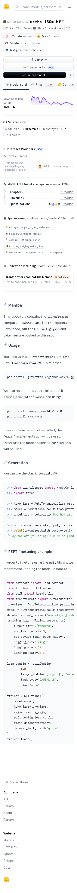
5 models (68, 204)
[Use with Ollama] (59, 204)
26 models (67, 192)
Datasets (10, 847)
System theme (19, 782)
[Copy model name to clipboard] (63, 21)
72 (17, 28)
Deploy (39, 60)
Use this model (35, 75)
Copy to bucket (40, 67)
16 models (67, 198)
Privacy (8, 806)
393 (68, 28)
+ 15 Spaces (56, 252)
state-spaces (17, 21)
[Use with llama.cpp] (49, 204)
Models (8, 840)
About (7, 813)
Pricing (8, 860)
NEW (39, 149)
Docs (6, 867)
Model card (18, 84)
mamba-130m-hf (45, 21)
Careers (9, 819)
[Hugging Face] (6, 880)
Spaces (8, 854)
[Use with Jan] (56, 204)
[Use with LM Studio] (53, 204)
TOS (6, 799)
